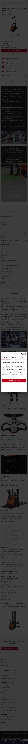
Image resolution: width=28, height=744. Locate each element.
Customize (13, 384)
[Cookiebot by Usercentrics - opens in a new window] (20, 354)
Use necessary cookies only (14, 389)
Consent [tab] (5, 357)
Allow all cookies (14, 380)
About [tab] (22, 357)
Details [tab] (14, 357)
